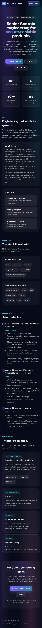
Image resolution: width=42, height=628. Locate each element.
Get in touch (33, 3)
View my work (15, 61)
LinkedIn (22, 68)
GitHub (31, 61)
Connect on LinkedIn (22, 588)
